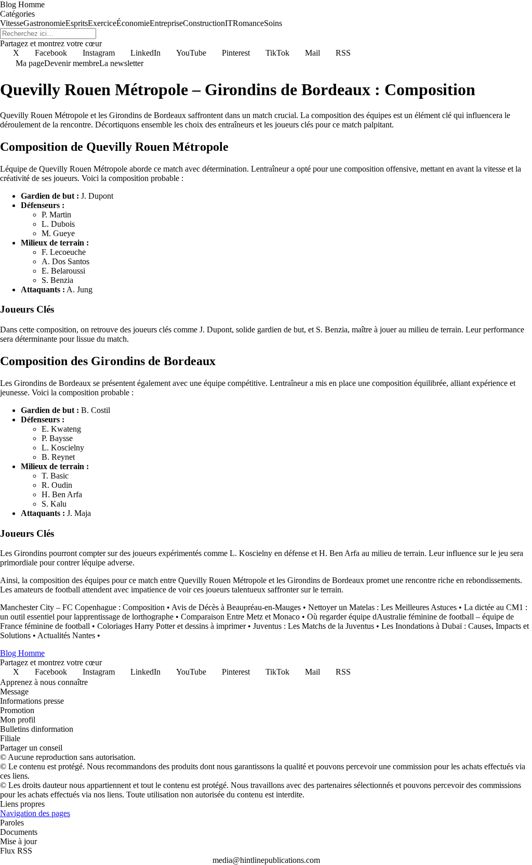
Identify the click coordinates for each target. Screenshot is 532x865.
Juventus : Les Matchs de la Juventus (313, 626)
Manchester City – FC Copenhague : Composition (82, 607)
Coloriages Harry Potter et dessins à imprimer (171, 626)
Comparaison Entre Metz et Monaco (240, 616)
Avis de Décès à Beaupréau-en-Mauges (236, 607)
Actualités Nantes (66, 635)
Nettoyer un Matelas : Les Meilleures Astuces (382, 607)
